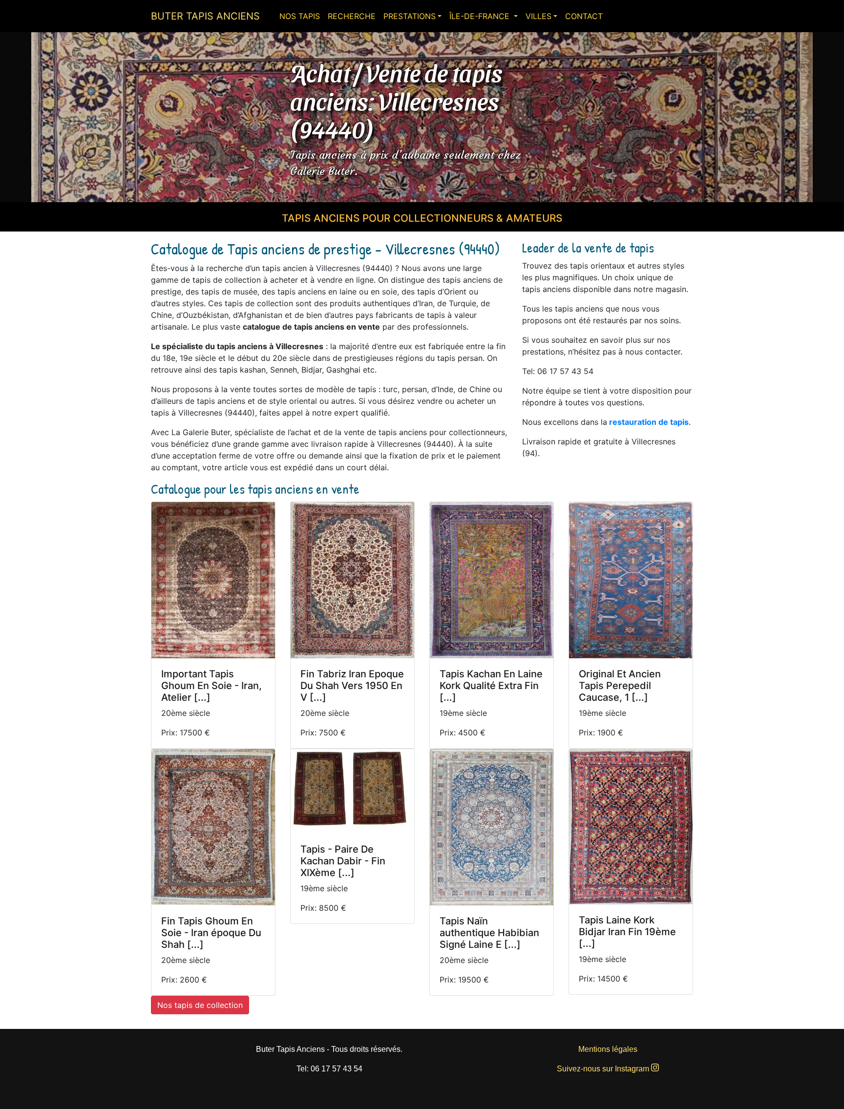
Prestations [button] (409, 16)
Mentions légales (607, 1049)
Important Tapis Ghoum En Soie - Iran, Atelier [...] (211, 685)
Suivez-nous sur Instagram (604, 1069)
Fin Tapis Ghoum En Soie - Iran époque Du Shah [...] (211, 932)
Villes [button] (538, 16)
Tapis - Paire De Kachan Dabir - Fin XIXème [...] (342, 861)
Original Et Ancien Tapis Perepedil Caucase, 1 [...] (620, 685)
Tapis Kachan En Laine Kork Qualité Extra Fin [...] (491, 685)
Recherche (352, 16)
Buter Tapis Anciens (205, 16)
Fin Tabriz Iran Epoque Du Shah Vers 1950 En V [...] (352, 685)
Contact (584, 16)
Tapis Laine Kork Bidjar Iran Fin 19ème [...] (627, 931)
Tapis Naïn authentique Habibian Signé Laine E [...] (489, 932)
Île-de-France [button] (480, 16)
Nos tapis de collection (200, 1005)
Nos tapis (299, 16)
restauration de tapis (649, 422)
